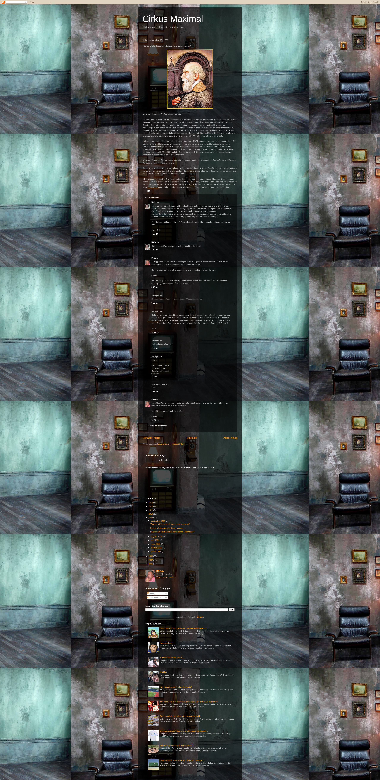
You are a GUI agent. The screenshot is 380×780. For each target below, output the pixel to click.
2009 (151, 518)
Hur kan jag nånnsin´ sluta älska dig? (176, 687)
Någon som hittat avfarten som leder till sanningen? (172, 532)
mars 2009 (156, 544)
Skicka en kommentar (157, 426)
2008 (151, 556)
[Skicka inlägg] (148, 191)
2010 (151, 514)
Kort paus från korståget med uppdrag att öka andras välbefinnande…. (190, 702)
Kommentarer (155, 598)
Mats (153, 258)
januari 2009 (156, 551)
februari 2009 (157, 548)
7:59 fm (154, 249)
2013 (151, 503)
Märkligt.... (164, 672)
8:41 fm (154, 287)
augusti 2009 (157, 536)
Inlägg (152, 593)
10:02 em (155, 420)
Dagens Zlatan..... (167, 643)
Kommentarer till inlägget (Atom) (171, 444)
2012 (151, 506)
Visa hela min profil (164, 577)
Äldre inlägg (230, 437)
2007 (151, 560)
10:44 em (155, 332)
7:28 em (154, 391)
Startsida (192, 437)
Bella (153, 202)
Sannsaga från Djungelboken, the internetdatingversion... (184, 628)
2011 (151, 510)
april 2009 (155, 540)
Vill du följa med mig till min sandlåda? (176, 746)
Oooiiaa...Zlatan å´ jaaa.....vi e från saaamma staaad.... (184, 731)
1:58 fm (154, 348)
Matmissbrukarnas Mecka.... (172, 658)
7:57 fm (154, 234)
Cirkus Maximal (172, 19)
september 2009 (158, 521)
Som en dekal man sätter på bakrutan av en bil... (181, 716)
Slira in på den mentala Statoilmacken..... (168, 528)
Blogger (200, 617)
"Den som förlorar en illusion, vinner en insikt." (170, 524)
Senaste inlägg (151, 437)
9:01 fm (154, 303)
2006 (151, 564)
